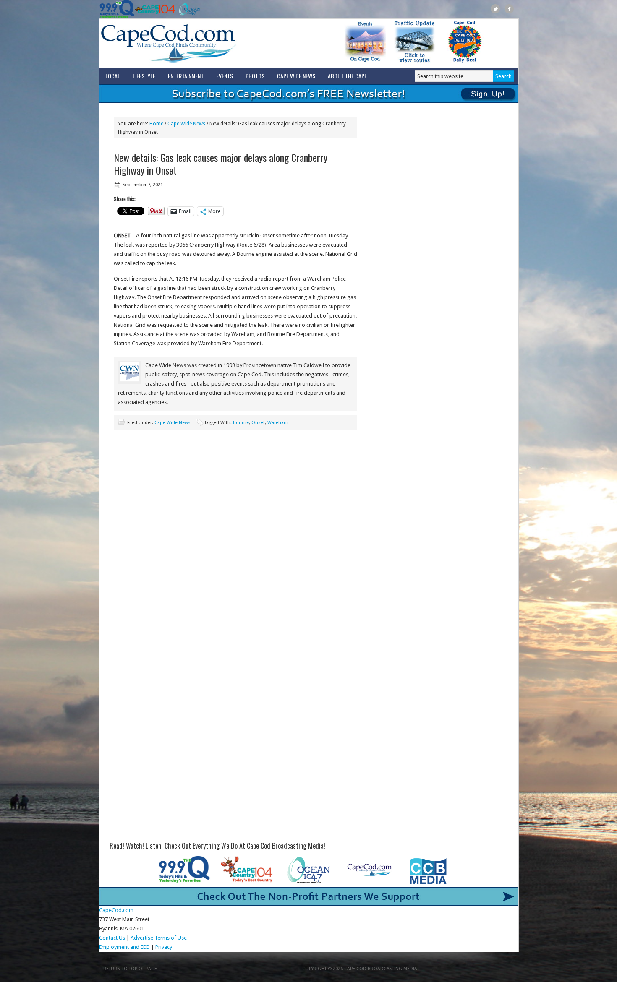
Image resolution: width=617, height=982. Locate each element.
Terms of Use (170, 938)
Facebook (509, 9)
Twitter (495, 9)
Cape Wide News (296, 75)
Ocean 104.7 (188, 9)
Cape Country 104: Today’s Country (155, 9)
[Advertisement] (235, 492)
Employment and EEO (124, 947)
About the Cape (347, 75)
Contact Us (112, 938)
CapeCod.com (205, 43)
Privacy (164, 947)
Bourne (241, 422)
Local (112, 75)
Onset (258, 422)
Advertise (142, 938)
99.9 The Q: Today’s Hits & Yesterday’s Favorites (117, 9)
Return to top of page (130, 969)
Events (224, 75)
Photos (255, 75)
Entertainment (186, 75)
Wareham (277, 422)
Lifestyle (144, 75)
